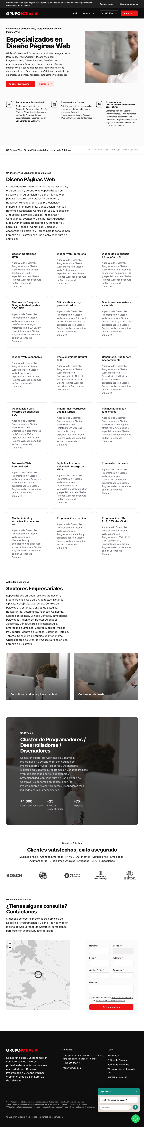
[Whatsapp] (135, 1118)
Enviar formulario (111, 1007)
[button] (38, 974)
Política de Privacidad (121, 997)
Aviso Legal (113, 1055)
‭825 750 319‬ (111, 13)
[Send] (135, 1107)
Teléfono (118, 958)
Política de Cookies (117, 1060)
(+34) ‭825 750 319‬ (71, 1063)
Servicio (117, 946)
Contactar (127, 13)
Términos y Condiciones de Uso (110, 1000)
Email (92, 958)
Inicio (75, 13)
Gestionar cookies (129, 4)
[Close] (136, 1091)
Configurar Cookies (117, 1077)
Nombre (93, 946)
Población (118, 970)
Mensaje (94, 982)
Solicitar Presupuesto (18, 84)
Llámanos (44, 84)
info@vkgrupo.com (71, 1067)
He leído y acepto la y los (113, 999)
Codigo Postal (96, 970)
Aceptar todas (106, 4)
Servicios (87, 13)
